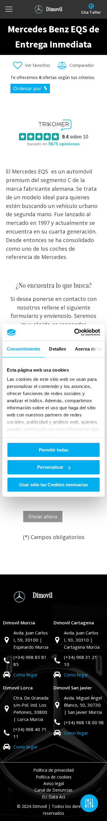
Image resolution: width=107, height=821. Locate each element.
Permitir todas (53, 449)
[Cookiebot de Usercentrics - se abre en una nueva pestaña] (75, 332)
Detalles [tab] (57, 348)
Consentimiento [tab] (23, 348)
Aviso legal (53, 783)
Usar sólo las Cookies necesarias (53, 484)
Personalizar (50, 467)
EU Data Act (53, 797)
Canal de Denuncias (53, 790)
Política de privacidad (53, 770)
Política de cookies (54, 777)
